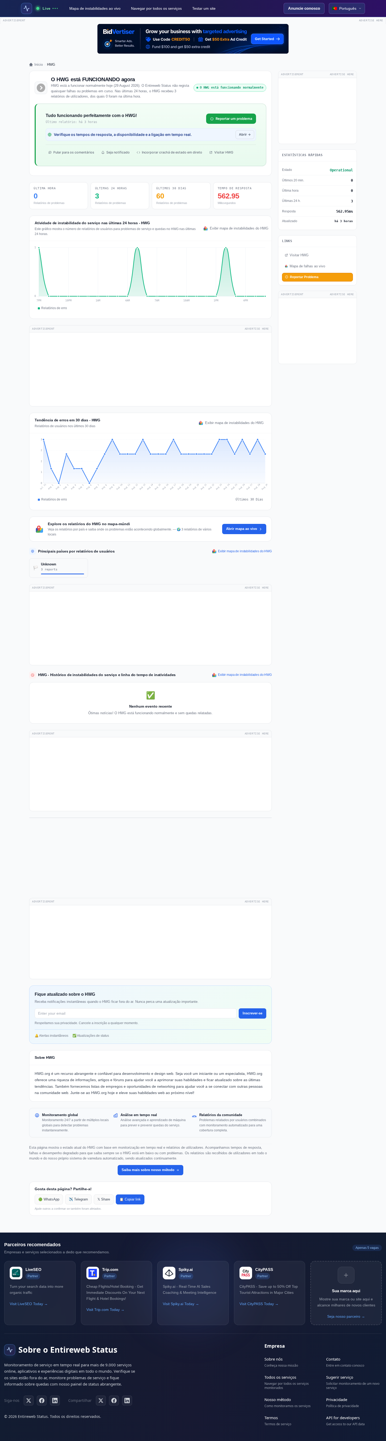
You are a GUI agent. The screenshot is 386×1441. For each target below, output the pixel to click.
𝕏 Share (103, 1199)
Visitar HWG (223, 152)
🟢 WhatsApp (48, 1199)
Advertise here (371, 20)
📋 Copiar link (130, 1199)
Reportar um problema (234, 118)
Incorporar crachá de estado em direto (172, 152)
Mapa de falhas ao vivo (307, 266)
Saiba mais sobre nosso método (148, 1170)
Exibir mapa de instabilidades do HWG (238, 228)
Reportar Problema (304, 277)
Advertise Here (257, 328)
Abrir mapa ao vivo (241, 529)
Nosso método (277, 1399)
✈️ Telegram (78, 1199)
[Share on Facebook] (114, 1401)
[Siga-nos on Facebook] (42, 1401)
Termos (271, 1417)
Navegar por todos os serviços (156, 8)
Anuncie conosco (304, 8)
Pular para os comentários (73, 152)
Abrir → (245, 134)
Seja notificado (118, 152)
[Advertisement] (150, 369)
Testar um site (204, 8)
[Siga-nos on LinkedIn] (55, 1401)
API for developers (343, 1417)
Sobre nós (273, 1359)
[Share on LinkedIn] (127, 1401)
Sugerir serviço (339, 1377)
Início (38, 65)
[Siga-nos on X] (29, 1401)
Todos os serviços (280, 1377)
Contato (333, 1359)
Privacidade (336, 1399)
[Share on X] (101, 1401)
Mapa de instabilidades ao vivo (95, 8)
